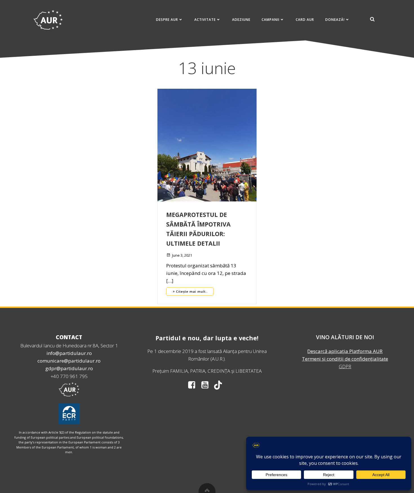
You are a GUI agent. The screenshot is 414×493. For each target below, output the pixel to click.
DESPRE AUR (167, 19)
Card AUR (305, 19)
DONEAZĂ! (335, 19)
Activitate (205, 19)
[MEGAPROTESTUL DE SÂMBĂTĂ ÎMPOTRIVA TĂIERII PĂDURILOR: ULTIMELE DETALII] (207, 144)
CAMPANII (270, 19)
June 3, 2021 (182, 255)
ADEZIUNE (241, 19)
